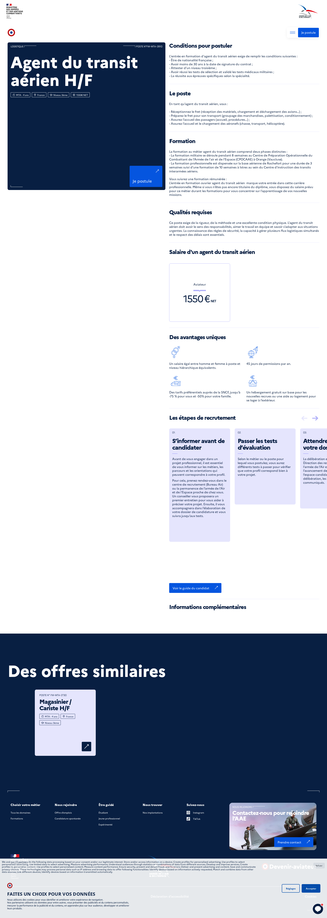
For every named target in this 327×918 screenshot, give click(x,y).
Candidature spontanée (68, 818)
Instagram (198, 812)
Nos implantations (153, 812)
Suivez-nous (195, 805)
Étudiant (103, 812)
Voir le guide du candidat (191, 588)
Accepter (311, 888)
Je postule (308, 32)
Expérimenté (105, 824)
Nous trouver (152, 805)
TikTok (196, 818)
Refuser (319, 865)
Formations (17, 818)
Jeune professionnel (109, 818)
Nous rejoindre (66, 805)
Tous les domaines (20, 812)
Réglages (291, 888)
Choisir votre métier (25, 805)
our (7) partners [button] (19, 861)
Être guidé (106, 805)
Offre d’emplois (63, 812)
